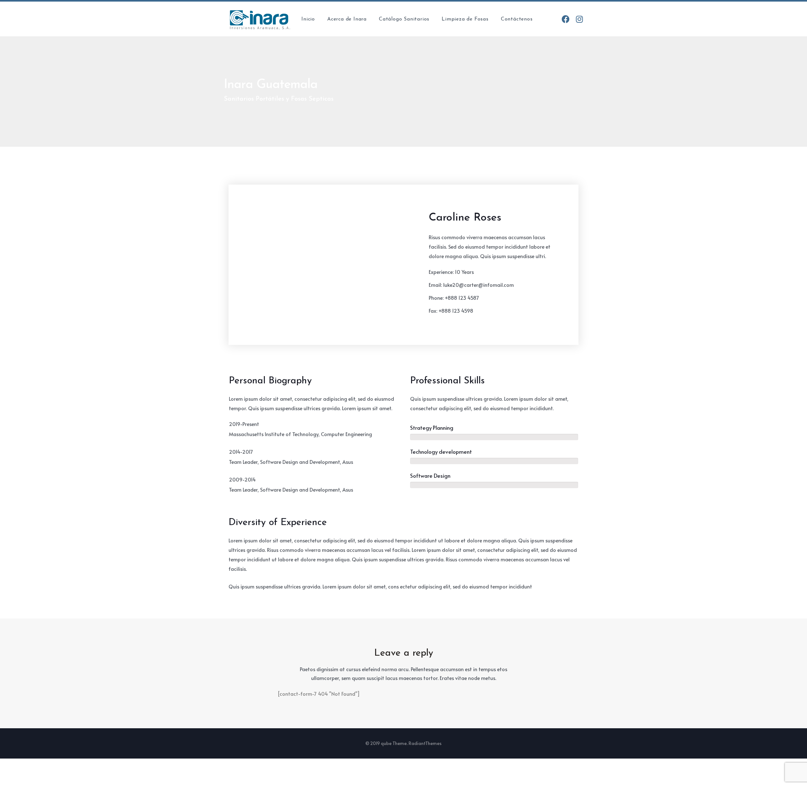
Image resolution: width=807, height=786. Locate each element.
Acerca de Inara (347, 19)
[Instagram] (579, 19)
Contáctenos (517, 19)
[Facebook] (566, 19)
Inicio (308, 19)
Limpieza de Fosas (465, 19)
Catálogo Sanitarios (404, 19)
